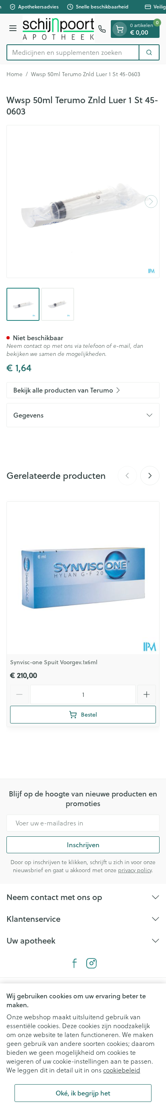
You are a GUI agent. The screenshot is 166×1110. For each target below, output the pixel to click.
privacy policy (134, 870)
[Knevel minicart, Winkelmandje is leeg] (119, 29)
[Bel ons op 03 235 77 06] (102, 29)
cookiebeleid (121, 1070)
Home (14, 74)
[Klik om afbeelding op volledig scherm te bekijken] (83, 201)
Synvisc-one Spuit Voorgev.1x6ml (54, 662)
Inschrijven (83, 844)
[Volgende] (151, 201)
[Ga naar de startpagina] (59, 29)
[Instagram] (91, 963)
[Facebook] (74, 963)
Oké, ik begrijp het (83, 1093)
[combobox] (72, 52)
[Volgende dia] (150, 475)
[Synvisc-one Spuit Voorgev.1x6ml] (83, 578)
